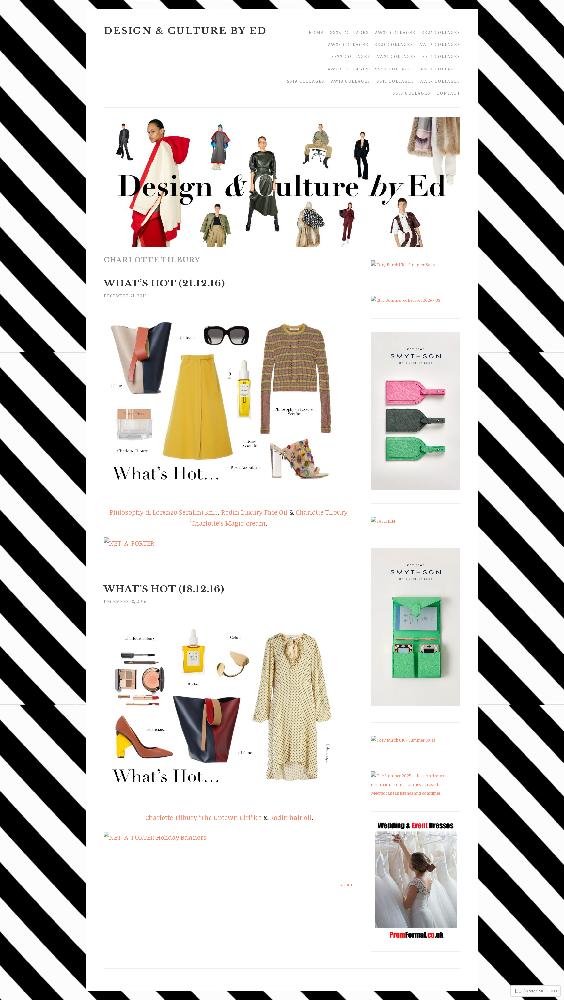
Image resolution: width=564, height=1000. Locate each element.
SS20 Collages (394, 69)
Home (316, 32)
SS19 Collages (306, 81)
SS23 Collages (394, 44)
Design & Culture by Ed (185, 31)
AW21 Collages (396, 56)
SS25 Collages (349, 32)
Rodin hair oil (290, 817)
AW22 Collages (439, 44)
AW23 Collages (348, 44)
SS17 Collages (412, 93)
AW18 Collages (350, 81)
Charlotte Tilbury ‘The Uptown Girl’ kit (204, 817)
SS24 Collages (441, 32)
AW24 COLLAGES (395, 32)
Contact (448, 93)
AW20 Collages (348, 69)
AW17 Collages (440, 81)
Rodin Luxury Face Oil (254, 511)
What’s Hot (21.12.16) (164, 283)
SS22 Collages (350, 56)
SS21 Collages (441, 56)
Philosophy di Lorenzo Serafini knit (163, 511)
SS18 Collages (395, 81)
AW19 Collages (440, 69)
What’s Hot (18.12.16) (164, 589)
